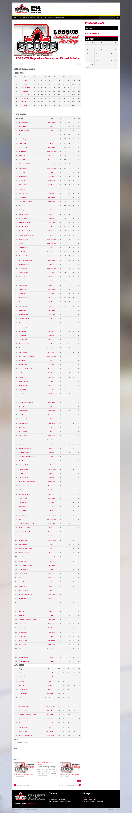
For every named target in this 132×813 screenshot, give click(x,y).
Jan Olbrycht (23, 197)
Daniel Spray (22, 151)
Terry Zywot (22, 143)
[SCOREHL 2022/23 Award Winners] (70, 768)
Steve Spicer (22, 335)
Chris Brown (22, 577)
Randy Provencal (24, 486)
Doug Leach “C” (23, 126)
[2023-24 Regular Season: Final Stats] (24, 768)
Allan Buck (22, 243)
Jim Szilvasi (22, 607)
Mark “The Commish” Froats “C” (28, 481)
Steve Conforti (23, 423)
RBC (25, 84)
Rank (16, 118)
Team (51, 118)
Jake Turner (22, 557)
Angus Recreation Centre (56, 797)
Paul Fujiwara (23, 306)
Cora (25, 80)
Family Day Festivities (21, 785)
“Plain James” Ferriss (25, 164)
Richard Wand (23, 160)
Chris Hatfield (23, 640)
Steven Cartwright (24, 205)
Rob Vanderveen (24, 452)
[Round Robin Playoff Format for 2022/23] (48, 769)
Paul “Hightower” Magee (26, 531)
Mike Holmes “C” (24, 515)
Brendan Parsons (24, 297)
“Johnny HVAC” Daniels (26, 402)
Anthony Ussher (24, 318)
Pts (74, 118)
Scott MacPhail (23, 465)
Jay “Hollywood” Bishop (26, 565)
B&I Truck (25, 91)
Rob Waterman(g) (24, 661)
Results (79, 64)
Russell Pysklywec (24, 419)
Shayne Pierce (23, 277)
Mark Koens (22, 611)
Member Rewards (59, 18)
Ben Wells (22, 615)
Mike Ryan (22, 210)
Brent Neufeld (23, 540)
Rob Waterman (23, 569)
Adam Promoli (23, 247)
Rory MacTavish (23, 410)
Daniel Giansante (24, 130)
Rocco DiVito (23, 573)
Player (21, 118)
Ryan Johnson (23, 168)
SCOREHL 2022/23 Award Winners (69, 774)
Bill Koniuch (22, 598)
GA (69, 669)
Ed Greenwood (23, 431)
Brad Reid (22, 460)
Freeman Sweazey (24, 590)
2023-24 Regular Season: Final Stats (24, 774)
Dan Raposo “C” (23, 506)
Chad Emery (22, 649)
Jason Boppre (23, 632)
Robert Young (23, 293)
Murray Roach (23, 256)
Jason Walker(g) (23, 657)
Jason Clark (22, 582)
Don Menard (22, 536)
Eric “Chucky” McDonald (26, 231)
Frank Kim (22, 519)
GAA (74, 669)
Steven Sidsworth (24, 343)
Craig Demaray (23, 373)
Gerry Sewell (23, 544)
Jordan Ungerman (24, 139)
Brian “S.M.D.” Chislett (25, 260)
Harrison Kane (23, 385)
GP (61, 118)
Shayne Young (23, 147)
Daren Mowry (23, 348)
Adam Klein (22, 389)
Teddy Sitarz (22, 251)
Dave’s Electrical (25, 87)
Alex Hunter (22, 623)
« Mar (87, 67)
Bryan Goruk (22, 360)
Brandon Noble (23, 122)
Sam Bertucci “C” (24, 552)
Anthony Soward (24, 494)
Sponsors (50, 18)
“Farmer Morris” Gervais (26, 490)
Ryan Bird (22, 180)
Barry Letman (23, 427)
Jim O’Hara (22, 172)
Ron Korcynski (23, 586)
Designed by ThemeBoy (114, 809)
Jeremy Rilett (23, 498)
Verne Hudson (23, 134)
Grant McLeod (23, 285)
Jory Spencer (23, 377)
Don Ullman (22, 302)
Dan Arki (21, 281)
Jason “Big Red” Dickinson (26, 456)
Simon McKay (23, 327)
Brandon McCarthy (24, 653)
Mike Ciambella (23, 239)
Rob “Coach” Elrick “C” (25, 369)
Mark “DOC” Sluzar (24, 527)
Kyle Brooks (22, 189)
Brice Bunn (22, 406)
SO (79, 669)
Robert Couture (23, 473)
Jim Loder (22, 440)
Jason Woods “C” (24, 339)
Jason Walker (23, 561)
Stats (79, 781)
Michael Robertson (24, 264)
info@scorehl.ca (31, 803)
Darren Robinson (24, 381)
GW (64, 669)
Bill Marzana (22, 331)
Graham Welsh (23, 469)
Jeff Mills (21, 444)
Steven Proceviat (24, 214)
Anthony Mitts (23, 502)
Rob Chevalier (23, 636)
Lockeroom (25, 98)
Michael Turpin (23, 314)
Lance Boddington (24, 222)
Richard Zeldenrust (24, 511)
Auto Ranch (25, 102)
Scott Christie (23, 398)
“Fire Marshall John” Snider (26, 523)
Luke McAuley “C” (24, 364)
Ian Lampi (22, 628)
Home (15, 18)
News (19, 18)
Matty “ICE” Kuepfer (25, 448)
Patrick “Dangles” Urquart (26, 235)
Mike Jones (22, 644)
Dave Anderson (23, 322)
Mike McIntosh (23, 226)
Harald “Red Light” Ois (25, 594)
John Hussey (23, 414)
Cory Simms (22, 394)
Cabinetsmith (25, 94)
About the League (41, 18)
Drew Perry (22, 155)
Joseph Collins (23, 289)
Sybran (25, 105)
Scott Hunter (23, 352)
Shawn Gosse (23, 268)
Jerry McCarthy (23, 477)
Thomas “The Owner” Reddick (28, 619)
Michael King (23, 176)
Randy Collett (23, 435)
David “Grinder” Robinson (26, 356)
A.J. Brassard (23, 218)
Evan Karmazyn (23, 310)
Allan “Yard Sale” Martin (25, 201)
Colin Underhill (23, 193)
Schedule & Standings (29, 18)
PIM (79, 118)
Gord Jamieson (23, 603)
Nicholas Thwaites (24, 185)
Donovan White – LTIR (25, 548)
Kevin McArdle (23, 272)
